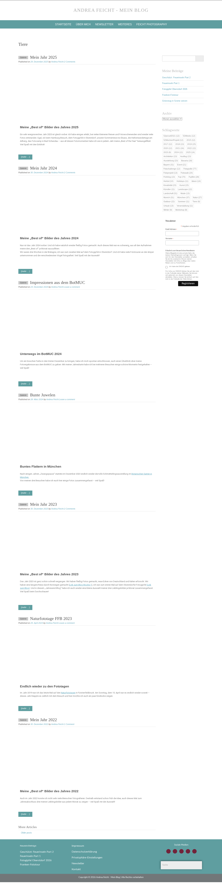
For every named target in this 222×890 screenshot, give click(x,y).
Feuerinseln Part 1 (170, 83)
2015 (191, 140)
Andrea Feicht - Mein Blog (111, 10)
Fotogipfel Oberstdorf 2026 (174, 89)
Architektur (170, 156)
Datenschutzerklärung (84, 851)
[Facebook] (175, 851)
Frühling (169, 177)
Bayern (168, 165)
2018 (179, 144)
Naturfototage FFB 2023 (51, 618)
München (183, 197)
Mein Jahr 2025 (43, 57)
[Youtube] (181, 851)
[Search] (199, 58)
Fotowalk (187, 173)
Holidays (182, 181)
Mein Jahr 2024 (43, 168)
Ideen (196, 181)
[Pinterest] (194, 851)
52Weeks (189, 136)
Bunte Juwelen (42, 395)
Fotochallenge (171, 169)
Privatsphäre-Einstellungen (87, 857)
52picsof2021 (171, 136)
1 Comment (69, 724)
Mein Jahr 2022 (43, 719)
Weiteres (125, 24)
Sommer (183, 201)
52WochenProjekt (173, 140)
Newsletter (104, 24)
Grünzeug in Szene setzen (174, 101)
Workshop (181, 210)
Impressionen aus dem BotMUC (57, 282)
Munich (168, 197)
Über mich (83, 24)
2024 (178, 152)
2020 (167, 148)
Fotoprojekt (170, 173)
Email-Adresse (171, 229)
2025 (190, 152)
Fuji (181, 177)
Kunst (184, 185)
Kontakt (76, 869)
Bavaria (186, 161)
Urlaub (168, 206)
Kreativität (169, 185)
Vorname (169, 239)
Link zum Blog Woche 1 (80, 585)
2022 (191, 148)
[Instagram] (168, 851)
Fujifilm (194, 177)
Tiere (196, 201)
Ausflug (185, 156)
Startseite (63, 24)
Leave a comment (72, 287)
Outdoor (169, 201)
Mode (185, 193)
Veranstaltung (185, 206)
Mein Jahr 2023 (43, 504)
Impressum (78, 846)
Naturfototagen (68, 692)
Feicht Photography (151, 24)
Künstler (169, 189)
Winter (167, 210)
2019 (191, 144)
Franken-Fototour (170, 95)
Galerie (23, 57)
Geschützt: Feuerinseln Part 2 (176, 77)
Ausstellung (170, 161)
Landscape (185, 189)
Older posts (26, 832)
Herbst (168, 181)
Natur (197, 197)
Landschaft (170, 193)
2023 (167, 152)
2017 (167, 144)
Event (181, 165)
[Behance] (188, 851)
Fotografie (189, 169)
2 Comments (69, 62)
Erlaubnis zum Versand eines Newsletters (180, 250)
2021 (179, 148)
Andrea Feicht (57, 62)
